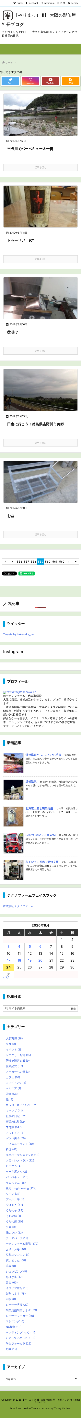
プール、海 (16, 1199)
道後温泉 (31, 781)
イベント (13, 1049)
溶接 (11, 1299)
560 (47, 561)
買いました (16, 1260)
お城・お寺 (16, 1249)
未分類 (14, 1127)
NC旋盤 (13, 1326)
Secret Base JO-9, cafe (41, 835)
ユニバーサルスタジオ (22, 1155)
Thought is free (62, 1408)
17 (8, 960)
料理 (11, 1149)
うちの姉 (13, 1216)
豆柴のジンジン (17, 1254)
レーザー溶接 (17, 1304)
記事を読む (40, 167)
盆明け (12, 332)
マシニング (15, 1321)
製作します (16, 1293)
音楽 (12, 1282)
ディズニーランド (20, 1143)
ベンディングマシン (21, 1332)
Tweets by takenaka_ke (18, 634)
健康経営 (14, 1066)
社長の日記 (17, 1116)
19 (30, 960)
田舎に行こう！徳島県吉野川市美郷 (35, 424)
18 (19, 960)
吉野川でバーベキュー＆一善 (30, 149)
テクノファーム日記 (22, 1243)
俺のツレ (14, 1232)
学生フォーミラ (18, 1343)
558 (33, 561)
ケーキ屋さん (17, 1171)
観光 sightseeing (21, 1188)
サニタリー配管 (18, 1055)
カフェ (13, 1077)
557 (26, 561)
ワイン (13, 1193)
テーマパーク (17, 1238)
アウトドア (16, 1132)
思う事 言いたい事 (22, 1105)
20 (40, 960)
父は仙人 (14, 1204)
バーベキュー (17, 1177)
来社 (11, 1044)
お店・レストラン (20, 1160)
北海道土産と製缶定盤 (39, 808)
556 (19, 561)
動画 (11, 1349)
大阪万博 (14, 1038)
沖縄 (12, 1093)
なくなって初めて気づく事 (42, 861)
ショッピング (16, 1271)
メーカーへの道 (18, 1071)
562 (61, 561)
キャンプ (14, 1110)
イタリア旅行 (17, 1288)
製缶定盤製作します (21, 1310)
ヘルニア (13, 1088)
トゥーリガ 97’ (20, 240)
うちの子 (14, 1210)
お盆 (10, 516)
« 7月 (6, 977)
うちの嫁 (15, 1221)
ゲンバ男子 (16, 1138)
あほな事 (14, 1277)
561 (54, 561)
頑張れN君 (16, 1121)
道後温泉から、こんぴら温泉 (43, 754)
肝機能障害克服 (18, 1060)
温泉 (11, 1265)
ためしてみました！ (20, 1338)
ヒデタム (14, 1166)
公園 (11, 1227)
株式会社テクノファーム (18, 906)
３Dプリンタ (16, 1082)
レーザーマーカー (20, 1315)
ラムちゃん (16, 1182)
